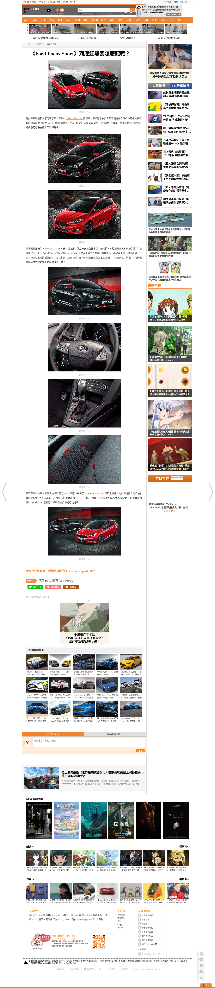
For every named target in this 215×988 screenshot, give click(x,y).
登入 (207, 985)
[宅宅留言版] (201, 960)
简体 (176, 2)
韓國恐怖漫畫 (82, 919)
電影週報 (98, 919)
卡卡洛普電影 (147, 928)
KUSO (95, 20)
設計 (154, 20)
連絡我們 (124, 969)
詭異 (103, 20)
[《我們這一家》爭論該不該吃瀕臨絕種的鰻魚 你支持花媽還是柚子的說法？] (170, 177)
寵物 (77, 20)
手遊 (73, 919)
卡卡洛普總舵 (147, 915)
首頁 (26, 20)
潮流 (163, 20)
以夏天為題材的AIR (169, 38)
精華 (180, 20)
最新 (35, 20)
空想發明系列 (128, 38)
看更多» (184, 846)
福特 (55, 580)
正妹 (43, 20)
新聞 (144, 954)
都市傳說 (88, 915)
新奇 (69, 20)
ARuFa (67, 920)
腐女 (40, 915)
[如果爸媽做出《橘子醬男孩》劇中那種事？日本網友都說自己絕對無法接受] (170, 307)
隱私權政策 (74, 969)
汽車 (172, 20)
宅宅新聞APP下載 (62, 10)
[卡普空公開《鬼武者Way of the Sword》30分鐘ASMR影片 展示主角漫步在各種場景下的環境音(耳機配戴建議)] (167, 496)
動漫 (52, 20)
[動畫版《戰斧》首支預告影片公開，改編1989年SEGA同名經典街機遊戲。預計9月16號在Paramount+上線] (170, 456)
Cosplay (85, 14)
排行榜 (72, 2)
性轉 (64, 915)
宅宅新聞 (41, 2)
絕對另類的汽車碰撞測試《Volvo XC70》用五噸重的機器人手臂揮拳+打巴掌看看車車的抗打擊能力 (37, 901)
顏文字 (31, 915)
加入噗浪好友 (57, 10)
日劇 (90, 919)
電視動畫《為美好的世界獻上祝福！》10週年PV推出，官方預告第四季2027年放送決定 (84, 869)
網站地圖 (60, 969)
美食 (129, 20)
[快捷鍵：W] (201, 972)
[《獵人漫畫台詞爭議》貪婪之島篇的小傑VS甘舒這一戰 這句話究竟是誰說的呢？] (170, 166)
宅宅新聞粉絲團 (53, 10)
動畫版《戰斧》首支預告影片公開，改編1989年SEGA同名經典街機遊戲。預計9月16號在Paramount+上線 (170, 467)
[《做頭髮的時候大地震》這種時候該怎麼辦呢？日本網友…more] (170, 415)
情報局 (65, 2)
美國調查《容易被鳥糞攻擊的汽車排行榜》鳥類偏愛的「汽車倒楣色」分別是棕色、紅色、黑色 (83, 901)
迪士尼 (121, 14)
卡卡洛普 (27, 44)
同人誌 (127, 14)
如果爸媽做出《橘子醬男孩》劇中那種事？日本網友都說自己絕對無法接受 (168, 318)
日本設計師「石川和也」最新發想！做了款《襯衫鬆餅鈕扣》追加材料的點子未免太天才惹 (170, 393)
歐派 (81, 915)
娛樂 (112, 20)
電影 (58, 2)
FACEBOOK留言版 (115, 734)
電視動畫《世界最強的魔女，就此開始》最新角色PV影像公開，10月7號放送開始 (107, 869)
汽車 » (30, 879)
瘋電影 (47, 915)
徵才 (101, 969)
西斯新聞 (51, 2)
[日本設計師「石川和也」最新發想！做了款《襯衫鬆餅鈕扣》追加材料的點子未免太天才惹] (170, 382)
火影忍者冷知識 (87, 38)
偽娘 (116, 14)
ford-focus (66, 580)
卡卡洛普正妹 (147, 932)
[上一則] (4, 492)
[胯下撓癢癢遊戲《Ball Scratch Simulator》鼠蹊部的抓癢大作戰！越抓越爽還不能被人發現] (170, 130)
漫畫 (91, 14)
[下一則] (210, 492)
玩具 (146, 20)
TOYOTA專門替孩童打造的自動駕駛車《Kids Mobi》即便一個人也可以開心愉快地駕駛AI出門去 (154, 901)
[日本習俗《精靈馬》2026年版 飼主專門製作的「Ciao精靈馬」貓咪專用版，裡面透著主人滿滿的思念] (170, 154)
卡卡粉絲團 (166, 2)
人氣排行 (158, 86)
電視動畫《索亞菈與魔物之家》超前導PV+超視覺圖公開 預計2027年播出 (177, 869)
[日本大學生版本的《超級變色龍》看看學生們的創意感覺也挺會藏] (170, 189)
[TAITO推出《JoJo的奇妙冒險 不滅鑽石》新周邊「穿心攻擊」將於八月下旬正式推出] (170, 118)
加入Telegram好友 (149, 944)
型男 (86, 20)
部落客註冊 (89, 969)
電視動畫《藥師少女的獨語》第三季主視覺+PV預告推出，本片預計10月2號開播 (61, 869)
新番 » (30, 846)
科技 (120, 20)
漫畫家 (42, 919)
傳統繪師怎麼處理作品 (46, 38)
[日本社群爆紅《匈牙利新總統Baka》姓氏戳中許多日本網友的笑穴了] (170, 142)
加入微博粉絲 (147, 940)
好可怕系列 (56, 915)
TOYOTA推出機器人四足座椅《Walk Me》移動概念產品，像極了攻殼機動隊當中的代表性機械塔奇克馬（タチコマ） (130, 901)
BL (36, 915)
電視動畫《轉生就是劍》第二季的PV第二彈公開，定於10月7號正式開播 (37, 869)
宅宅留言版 (53, 734)
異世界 (97, 14)
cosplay (35, 919)
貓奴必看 (97, 915)
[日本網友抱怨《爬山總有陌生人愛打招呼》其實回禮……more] (170, 340)
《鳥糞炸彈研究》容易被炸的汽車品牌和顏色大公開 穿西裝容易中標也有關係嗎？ (177, 901)
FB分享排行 (180, 86)
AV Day (61, 919)
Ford (48, 580)
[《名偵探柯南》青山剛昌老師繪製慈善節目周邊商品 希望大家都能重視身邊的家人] (170, 106)
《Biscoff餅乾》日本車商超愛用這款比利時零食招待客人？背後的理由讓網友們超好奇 (107, 901)
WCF (45, 597)
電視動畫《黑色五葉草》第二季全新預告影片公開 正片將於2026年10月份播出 (154, 869)
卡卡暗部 (111, 969)
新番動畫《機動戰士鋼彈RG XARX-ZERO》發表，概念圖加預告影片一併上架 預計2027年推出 (131, 869)
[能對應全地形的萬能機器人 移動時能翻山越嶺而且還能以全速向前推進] (170, 95)
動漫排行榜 (51, 919)
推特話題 (104, 14)
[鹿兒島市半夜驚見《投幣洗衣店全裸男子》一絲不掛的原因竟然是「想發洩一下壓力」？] (170, 201)
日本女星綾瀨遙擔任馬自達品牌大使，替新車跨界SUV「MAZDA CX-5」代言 (60, 901)
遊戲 (137, 20)
